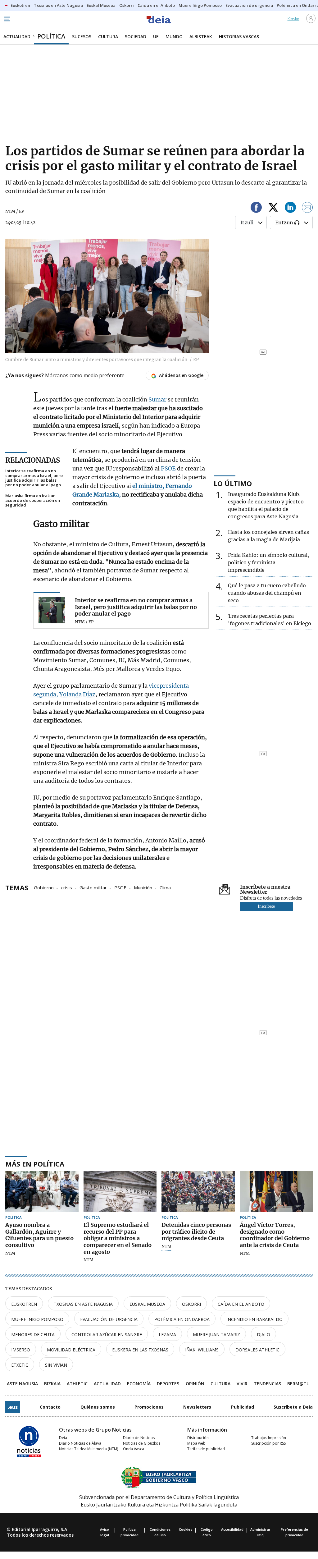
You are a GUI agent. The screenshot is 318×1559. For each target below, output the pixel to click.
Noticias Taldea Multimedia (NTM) (88, 1448)
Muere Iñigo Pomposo (37, 1319)
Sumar (158, 399)
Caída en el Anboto (241, 1304)
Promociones (149, 1407)
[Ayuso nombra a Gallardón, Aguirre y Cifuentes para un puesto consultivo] (42, 1191)
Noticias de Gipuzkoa (142, 1443)
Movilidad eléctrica (71, 1350)
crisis (66, 887)
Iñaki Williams (202, 1350)
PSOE (169, 468)
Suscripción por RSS (268, 1443)
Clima (165, 887)
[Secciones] (7, 19)
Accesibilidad (232, 1529)
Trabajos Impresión (268, 1437)
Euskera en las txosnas (140, 1350)
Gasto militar (93, 887)
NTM (10, 1253)
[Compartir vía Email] (307, 208)
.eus (13, 1407)
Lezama (167, 1334)
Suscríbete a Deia (293, 1407)
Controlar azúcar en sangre (106, 1334)
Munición (143, 887)
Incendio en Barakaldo (254, 1319)
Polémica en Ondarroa (182, 1319)
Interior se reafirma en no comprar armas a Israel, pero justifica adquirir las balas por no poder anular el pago (34, 478)
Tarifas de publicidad (206, 1448)
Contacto (50, 1407)
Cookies (185, 1529)
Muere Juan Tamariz (216, 1334)
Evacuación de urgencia (109, 1319)
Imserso (20, 1350)
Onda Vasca (133, 1448)
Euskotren (24, 1304)
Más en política (34, 1163)
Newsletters (197, 1407)
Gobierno (44, 887)
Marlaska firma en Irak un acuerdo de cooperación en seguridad (32, 500)
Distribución (198, 1437)
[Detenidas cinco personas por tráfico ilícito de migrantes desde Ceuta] (198, 1191)
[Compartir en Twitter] (273, 208)
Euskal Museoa (147, 1304)
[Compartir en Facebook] (256, 208)
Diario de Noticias (139, 1437)
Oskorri (191, 1304)
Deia (63, 1437)
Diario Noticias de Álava (80, 1443)
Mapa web (196, 1443)
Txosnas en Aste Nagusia (83, 1304)
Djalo (263, 1334)
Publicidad (242, 1407)
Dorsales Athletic (257, 1350)
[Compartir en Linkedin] (290, 208)
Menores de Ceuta (33, 1334)
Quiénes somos (97, 1407)
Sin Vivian (56, 1365)
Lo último (233, 483)
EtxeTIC (19, 1365)
